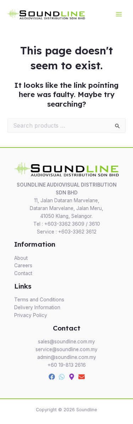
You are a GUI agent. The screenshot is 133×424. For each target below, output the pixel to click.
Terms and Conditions (39, 299)
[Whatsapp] (62, 377)
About (21, 258)
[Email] (81, 377)
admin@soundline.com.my (66, 357)
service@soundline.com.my (66, 349)
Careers (23, 265)
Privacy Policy (30, 315)
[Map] (71, 377)
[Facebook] (52, 377)
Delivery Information (37, 307)
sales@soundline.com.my (66, 341)
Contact (23, 273)
